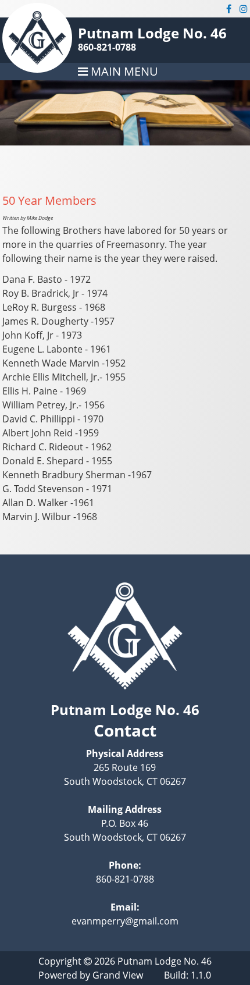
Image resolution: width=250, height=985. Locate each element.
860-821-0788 (107, 47)
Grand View (117, 975)
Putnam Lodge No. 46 (152, 32)
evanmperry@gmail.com (125, 921)
